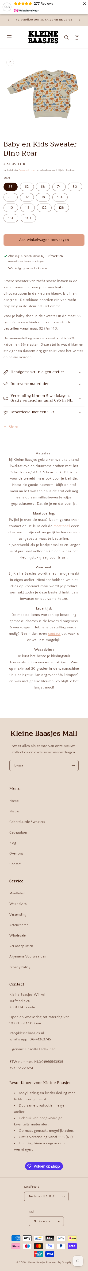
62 (27, 187)
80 (75, 187)
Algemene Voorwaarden (27, 956)
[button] (9, 37)
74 (59, 187)
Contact (15, 864)
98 (43, 197)
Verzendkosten (27, 170)
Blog (12, 843)
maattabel (62, 526)
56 (10, 187)
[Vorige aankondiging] (9, 20)
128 (61, 208)
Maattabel (16, 893)
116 (27, 208)
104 (60, 197)
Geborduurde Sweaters (27, 822)
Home (14, 801)
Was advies (18, 904)
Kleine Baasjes (36, 1262)
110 (10, 208)
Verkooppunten (21, 946)
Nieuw (14, 811)
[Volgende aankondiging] (79, 20)
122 (44, 208)
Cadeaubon (18, 833)
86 (10, 197)
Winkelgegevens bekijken (27, 268)
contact (54, 634)
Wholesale (17, 935)
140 (28, 218)
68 (43, 187)
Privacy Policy (19, 967)
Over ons (16, 853)
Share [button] (13, 427)
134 (10, 218)
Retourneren (19, 925)
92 (27, 197)
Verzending (18, 915)
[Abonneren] (73, 765)
